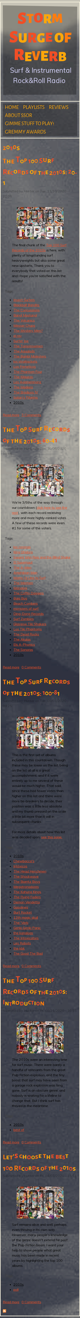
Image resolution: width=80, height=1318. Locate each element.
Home (12, 107)
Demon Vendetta (26, 902)
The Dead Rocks (26, 634)
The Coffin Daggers (28, 593)
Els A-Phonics (24, 644)
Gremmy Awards (25, 132)
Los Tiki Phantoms (27, 629)
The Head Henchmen (29, 871)
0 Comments (31, 667)
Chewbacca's (23, 861)
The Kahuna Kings (27, 892)
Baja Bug (20, 598)
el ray (17, 336)
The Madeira (23, 387)
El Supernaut (23, 562)
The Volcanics (24, 320)
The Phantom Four (27, 372)
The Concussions (26, 310)
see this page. (51, 837)
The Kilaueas (23, 377)
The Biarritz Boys (26, 881)
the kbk (19, 948)
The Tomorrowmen (28, 346)
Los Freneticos (24, 366)
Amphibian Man (25, 572)
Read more (11, 415)
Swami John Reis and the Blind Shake (41, 557)
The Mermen (23, 583)
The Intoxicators (26, 938)
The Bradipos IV (25, 392)
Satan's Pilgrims (25, 397)
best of (18, 1130)
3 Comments (31, 415)
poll (16, 1289)
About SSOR (18, 115)
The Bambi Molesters (29, 356)
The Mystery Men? (28, 330)
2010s (18, 402)
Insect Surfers (24, 300)
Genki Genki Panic (27, 928)
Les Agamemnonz (27, 382)
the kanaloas (23, 933)
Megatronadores (26, 887)
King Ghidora (23, 552)
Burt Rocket (22, 912)
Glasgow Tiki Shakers (29, 624)
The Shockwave (26, 876)
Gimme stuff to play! (29, 123)
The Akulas (22, 639)
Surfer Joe (21, 341)
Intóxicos (20, 866)
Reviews (58, 107)
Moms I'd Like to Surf (29, 578)
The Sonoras (23, 649)
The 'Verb (20, 922)
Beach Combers (25, 603)
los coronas (22, 547)
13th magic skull (25, 917)
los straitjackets (25, 361)
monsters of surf (26, 608)
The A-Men (22, 567)
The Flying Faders (27, 897)
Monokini (20, 588)
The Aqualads (24, 351)
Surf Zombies (23, 619)
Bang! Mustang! (25, 315)
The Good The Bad (28, 953)
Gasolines (20, 907)
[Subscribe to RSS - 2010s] (4, 1311)
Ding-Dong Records (28, 614)
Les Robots (22, 943)
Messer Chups (24, 325)
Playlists (34, 107)
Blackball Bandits (26, 305)
